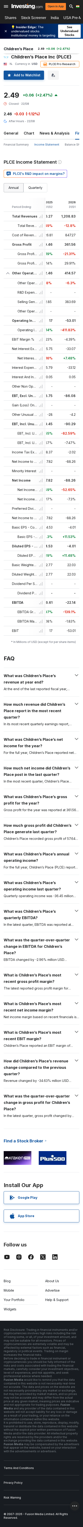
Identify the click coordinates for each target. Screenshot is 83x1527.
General (11, 133)
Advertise (52, 1290)
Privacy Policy (13, 1482)
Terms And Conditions (19, 1468)
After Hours (16, 121)
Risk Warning (12, 1497)
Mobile (9, 1290)
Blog (7, 1281)
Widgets (10, 1309)
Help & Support (56, 1300)
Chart (29, 133)
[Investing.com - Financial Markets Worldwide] (27, 6)
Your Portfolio (14, 1300)
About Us (52, 1281)
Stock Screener (33, 18)
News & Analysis (55, 133)
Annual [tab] (14, 188)
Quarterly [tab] (35, 188)
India (55, 18)
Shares (10, 18)
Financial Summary (16, 144)
